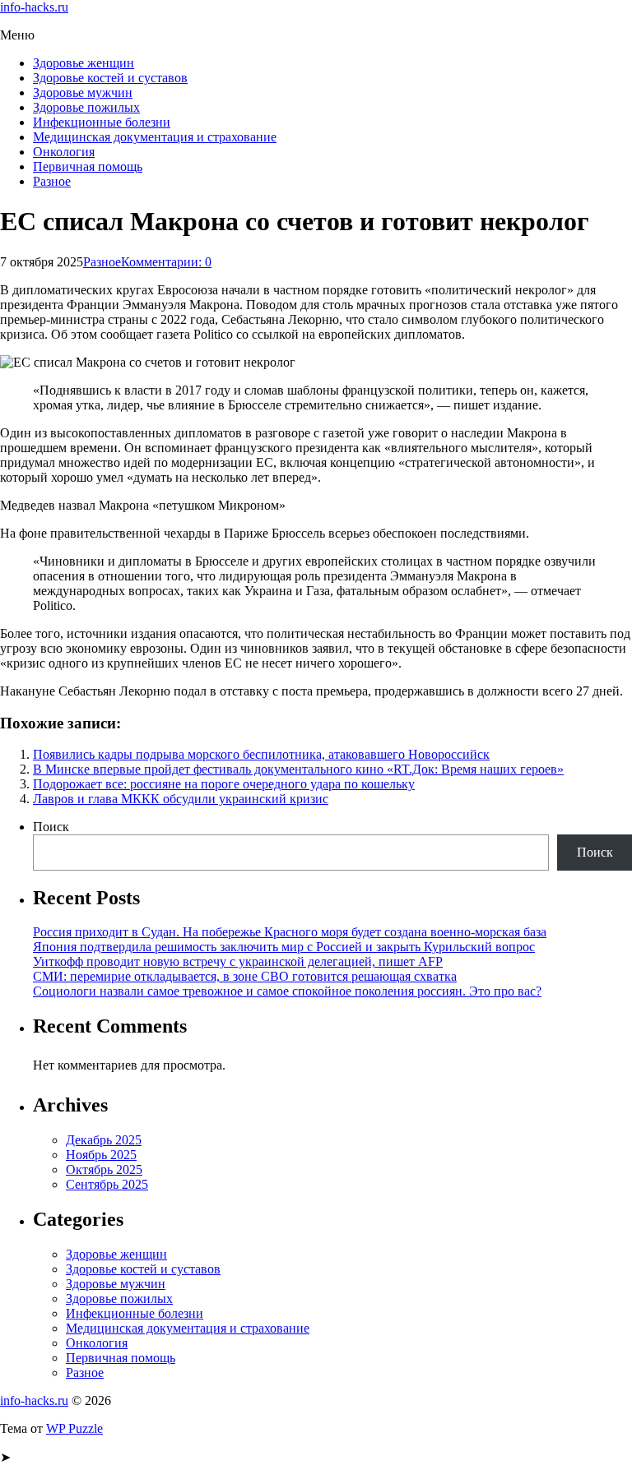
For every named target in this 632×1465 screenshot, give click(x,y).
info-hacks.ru (34, 7)
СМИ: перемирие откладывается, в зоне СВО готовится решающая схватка (245, 976)
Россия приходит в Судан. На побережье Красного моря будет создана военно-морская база (289, 932)
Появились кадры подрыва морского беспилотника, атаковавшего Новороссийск (261, 754)
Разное (52, 181)
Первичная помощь (87, 166)
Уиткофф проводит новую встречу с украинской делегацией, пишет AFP (238, 961)
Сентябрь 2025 (107, 1184)
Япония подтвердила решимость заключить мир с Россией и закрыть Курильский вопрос (284, 947)
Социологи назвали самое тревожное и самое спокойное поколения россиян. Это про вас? (287, 991)
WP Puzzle (74, 1428)
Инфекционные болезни (101, 122)
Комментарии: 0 (166, 262)
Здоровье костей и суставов (110, 78)
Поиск (51, 827)
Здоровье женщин (83, 63)
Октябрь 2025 (104, 1169)
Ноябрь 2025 (101, 1155)
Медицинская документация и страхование (154, 137)
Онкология (64, 152)
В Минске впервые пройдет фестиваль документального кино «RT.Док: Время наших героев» (298, 769)
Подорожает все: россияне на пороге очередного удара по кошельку (224, 784)
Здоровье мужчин (82, 92)
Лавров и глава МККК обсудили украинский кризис (180, 799)
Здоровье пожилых (86, 107)
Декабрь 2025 (104, 1140)
